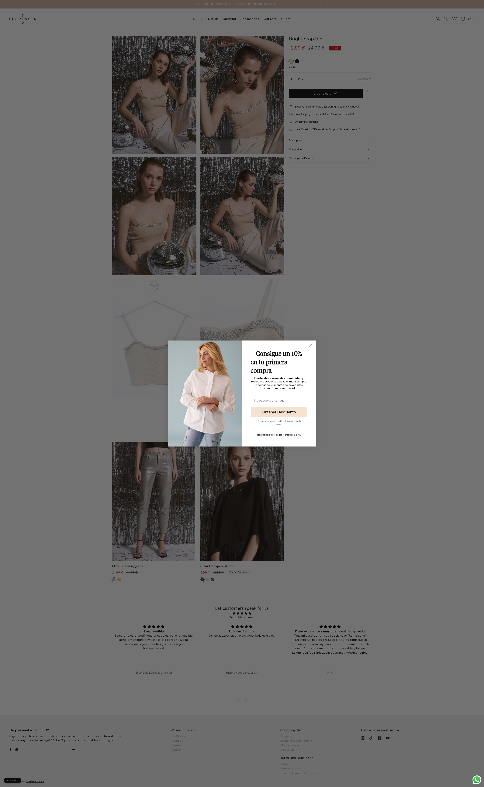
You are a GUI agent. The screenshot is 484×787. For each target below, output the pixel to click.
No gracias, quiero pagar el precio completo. (279, 434)
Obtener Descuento (279, 412)
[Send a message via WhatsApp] (477, 780)
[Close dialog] (311, 345)
